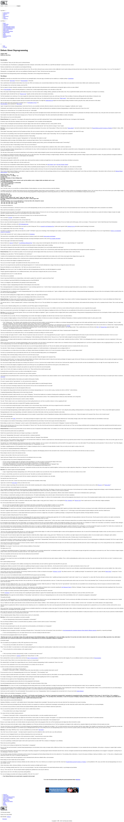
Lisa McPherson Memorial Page (25, 242)
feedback (9, 816)
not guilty (10, 217)
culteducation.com (49, 100)
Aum (54, 164)
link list (11, 242)
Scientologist (70, 78)
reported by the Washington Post (47, 226)
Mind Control (6, 30)
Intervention (12, 80)
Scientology (32, 234)
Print (4, 45)
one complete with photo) (55, 238)
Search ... (2, 5)
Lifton (14, 418)
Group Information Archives (9, 26)
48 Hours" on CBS (57, 571)
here (22, 228)
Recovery (100, 485)
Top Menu (3, 10)
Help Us (5, 37)
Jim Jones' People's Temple (62, 164)
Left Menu (3, 20)
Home (4, 23)
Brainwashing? (71, 128)
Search (18, 5)
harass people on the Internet (49, 236)
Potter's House (108, 571)
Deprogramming (24, 80)
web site (68, 325)
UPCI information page (23, 224)
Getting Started (6, 12)
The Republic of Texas (32, 102)
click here (78, 779)
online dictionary (80, 691)
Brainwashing (107, 485)
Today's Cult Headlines (8, 28)
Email (5, 47)
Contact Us (5, 18)
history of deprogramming (32, 657)
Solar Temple (50, 164)
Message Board (6, 32)
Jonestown (70, 500)
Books (4, 34)
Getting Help (5, 24)
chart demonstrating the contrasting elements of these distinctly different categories (79, 630)
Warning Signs (104, 327)
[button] (5, 10)
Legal (4, 17)
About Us (5, 13)
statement (19, 655)
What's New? (6, 16)
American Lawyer (71, 226)
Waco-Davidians (7, 89)
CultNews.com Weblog (8, 801)
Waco (66, 500)
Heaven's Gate (23, 93)
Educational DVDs (7, 35)
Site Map (5, 805)
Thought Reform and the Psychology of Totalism (76, 761)
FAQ (4, 15)
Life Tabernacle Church (66, 587)
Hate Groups (19, 103)
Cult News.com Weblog (8, 31)
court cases (3, 376)
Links (4, 33)
